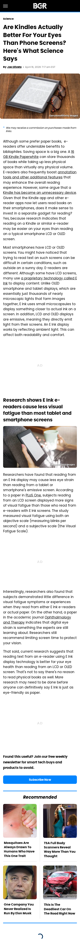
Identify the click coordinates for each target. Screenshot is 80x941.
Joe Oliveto (14, 67)
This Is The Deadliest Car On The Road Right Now (59, 909)
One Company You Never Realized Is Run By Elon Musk (19, 908)
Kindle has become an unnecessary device (39, 193)
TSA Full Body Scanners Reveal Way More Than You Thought (60, 849)
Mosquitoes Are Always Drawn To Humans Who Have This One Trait (19, 849)
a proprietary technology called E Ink (40, 281)
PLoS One (33, 495)
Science (8, 18)
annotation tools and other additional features (40, 175)
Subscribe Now (40, 780)
